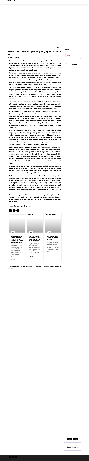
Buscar (67, 49)
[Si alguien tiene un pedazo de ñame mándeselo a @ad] (72, 216)
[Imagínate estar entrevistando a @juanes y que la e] (67, 249)
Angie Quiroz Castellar (14, 57)
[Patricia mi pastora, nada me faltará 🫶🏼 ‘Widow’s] (77, 389)
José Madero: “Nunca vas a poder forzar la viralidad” (52, 237)
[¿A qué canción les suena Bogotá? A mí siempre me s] (77, 182)
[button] (10, 210)
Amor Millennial (12, 48)
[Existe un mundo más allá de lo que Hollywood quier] (72, 396)
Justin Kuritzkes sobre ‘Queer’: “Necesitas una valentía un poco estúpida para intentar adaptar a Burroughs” (17, 239)
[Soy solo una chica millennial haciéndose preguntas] (67, 97)
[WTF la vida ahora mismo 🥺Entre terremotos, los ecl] (77, 105)
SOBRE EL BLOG (78, 2)
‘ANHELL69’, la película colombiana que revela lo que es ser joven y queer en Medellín (35, 238)
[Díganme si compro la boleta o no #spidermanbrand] (67, 370)
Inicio (72, 2)
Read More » (13, 259)
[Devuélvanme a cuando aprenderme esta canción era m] (72, 95)
